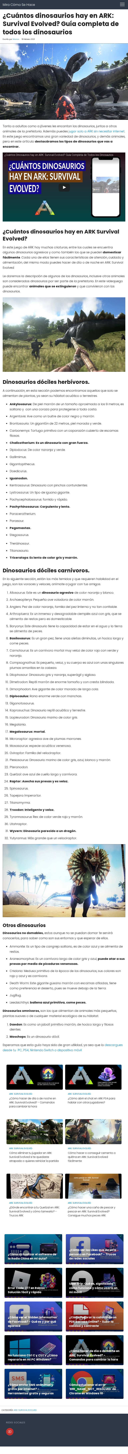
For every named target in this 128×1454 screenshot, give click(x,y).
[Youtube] (10, 1432)
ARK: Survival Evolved (25, 1410)
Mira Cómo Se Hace (19, 4)
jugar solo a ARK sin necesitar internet (96, 131)
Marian (16, 39)
